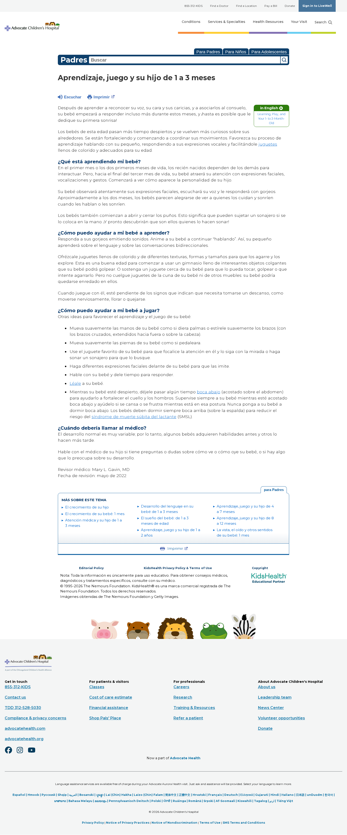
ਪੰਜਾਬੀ (166, 801)
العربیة (73, 795)
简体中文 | (172, 795)
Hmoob (33, 795)
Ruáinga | (180, 801)
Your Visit (299, 22)
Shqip (62, 795)
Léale (75, 383)
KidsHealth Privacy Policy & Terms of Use (178, 568)
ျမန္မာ (99, 795)
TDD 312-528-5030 (23, 707)
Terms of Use (209, 822)
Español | (20, 795)
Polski (156, 801)
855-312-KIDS (194, 6)
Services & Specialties (226, 22)
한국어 (329, 795)
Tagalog (260, 801)
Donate (290, 6)
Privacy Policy (93, 822)
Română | (195, 801)
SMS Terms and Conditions (244, 822)
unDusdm (314, 795)
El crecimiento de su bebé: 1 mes (94, 514)
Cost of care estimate (110, 697)
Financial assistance (108, 707)
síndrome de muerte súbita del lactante (134, 416)
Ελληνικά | (247, 795)
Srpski (208, 801)
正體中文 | (186, 795)
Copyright (260, 568)
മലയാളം (100, 801)
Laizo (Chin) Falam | (149, 795)
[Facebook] (10, 753)
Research (183, 697)
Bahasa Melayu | (81, 801)
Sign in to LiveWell (317, 6)
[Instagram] (22, 753)
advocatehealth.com (25, 728)
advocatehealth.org (24, 739)
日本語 (300, 795)
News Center (271, 707)
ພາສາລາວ (60, 801)
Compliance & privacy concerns (35, 718)
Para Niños (235, 52)
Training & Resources (194, 707)
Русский (48, 795)
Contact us (15, 697)
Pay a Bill (270, 6)
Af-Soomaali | (226, 801)
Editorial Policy (91, 568)
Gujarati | (263, 795)
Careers (181, 687)
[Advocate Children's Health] (32, 22)
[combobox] (184, 59)
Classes (96, 687)
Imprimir (101, 97)
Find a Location (246, 6)
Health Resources (268, 22)
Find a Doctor (219, 6)
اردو (272, 801)
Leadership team (275, 697)
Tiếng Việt (285, 801)
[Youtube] (33, 753)
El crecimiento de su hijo (87, 507)
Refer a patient (188, 718)
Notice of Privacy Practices (127, 822)
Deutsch (231, 795)
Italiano (287, 795)
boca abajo (208, 391)
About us (266, 687)
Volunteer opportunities (281, 718)
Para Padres (208, 52)
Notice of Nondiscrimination (174, 822)
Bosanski (86, 795)
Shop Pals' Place (105, 718)
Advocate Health (185, 758)
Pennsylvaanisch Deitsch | (130, 801)
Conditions (191, 22)
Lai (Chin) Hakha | (120, 795)
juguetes (267, 144)
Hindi (275, 795)
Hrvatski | (200, 795)
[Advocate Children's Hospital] (28, 678)
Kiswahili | (245, 801)
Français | (216, 795)
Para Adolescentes (269, 52)
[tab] (274, 489)
